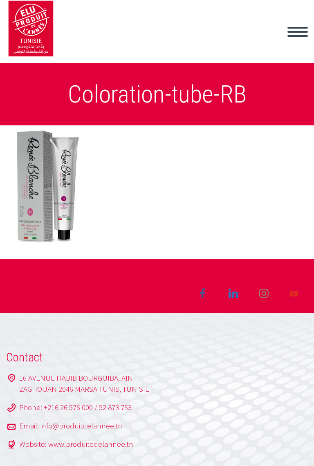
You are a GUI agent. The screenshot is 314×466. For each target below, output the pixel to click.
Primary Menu (297, 32)
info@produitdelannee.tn (81, 425)
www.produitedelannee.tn (90, 444)
